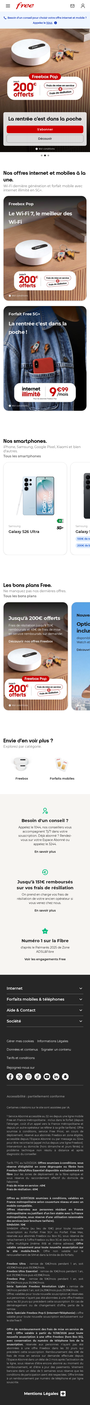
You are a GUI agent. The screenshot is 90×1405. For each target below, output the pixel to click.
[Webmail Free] (72, 6)
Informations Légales (52, 1041)
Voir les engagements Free (45, 959)
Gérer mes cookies (20, 1041)
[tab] (41, 155)
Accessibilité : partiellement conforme (36, 1096)
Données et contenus (22, 1049)
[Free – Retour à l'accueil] (25, 6)
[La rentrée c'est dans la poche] (45, 90)
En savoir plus (45, 852)
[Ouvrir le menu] (8, 6)
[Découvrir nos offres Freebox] (36, 656)
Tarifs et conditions (21, 1058)
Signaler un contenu (56, 1049)
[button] (45, 988)
